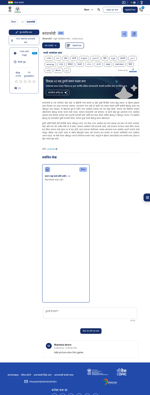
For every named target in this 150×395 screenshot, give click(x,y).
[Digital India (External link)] (109, 382)
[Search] (99, 10)
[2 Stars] (21, 81)
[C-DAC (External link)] (121, 372)
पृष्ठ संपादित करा (25, 32)
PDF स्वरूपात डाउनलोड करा (25, 40)
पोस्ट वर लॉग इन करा (91, 330)
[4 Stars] (29, 81)
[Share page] (124, 34)
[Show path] (22, 22)
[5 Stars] (34, 81)
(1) (19, 88)
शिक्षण (86, 9)
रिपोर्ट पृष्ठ (22, 61)
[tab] (51, 45)
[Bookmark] (134, 34)
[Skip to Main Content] (123, 2)
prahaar (51, 149)
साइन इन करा (112, 9)
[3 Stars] (25, 81)
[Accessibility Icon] (141, 2)
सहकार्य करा (130, 9)
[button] (49, 58)
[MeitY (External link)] (10, 9)
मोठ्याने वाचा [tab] (77, 45)
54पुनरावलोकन (29, 74)
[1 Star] (16, 81)
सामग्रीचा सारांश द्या (55, 92)
